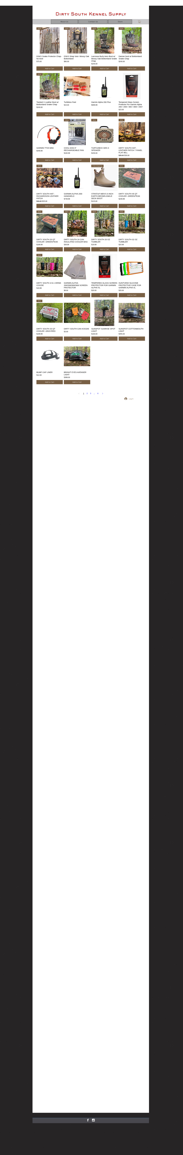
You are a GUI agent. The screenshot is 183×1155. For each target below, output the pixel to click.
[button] (139, 21)
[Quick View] (77, 86)
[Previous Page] (79, 393)
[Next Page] (102, 393)
